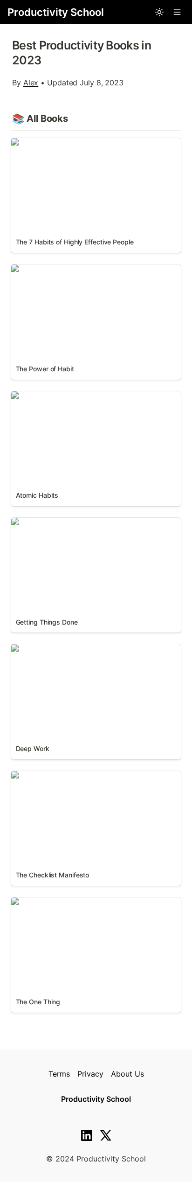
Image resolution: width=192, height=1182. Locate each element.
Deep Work (30, 649)
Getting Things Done (47, 522)
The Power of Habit (45, 269)
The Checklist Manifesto (53, 775)
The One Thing (36, 902)
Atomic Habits (36, 396)
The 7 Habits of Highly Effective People (81, 142)
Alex (31, 82)
